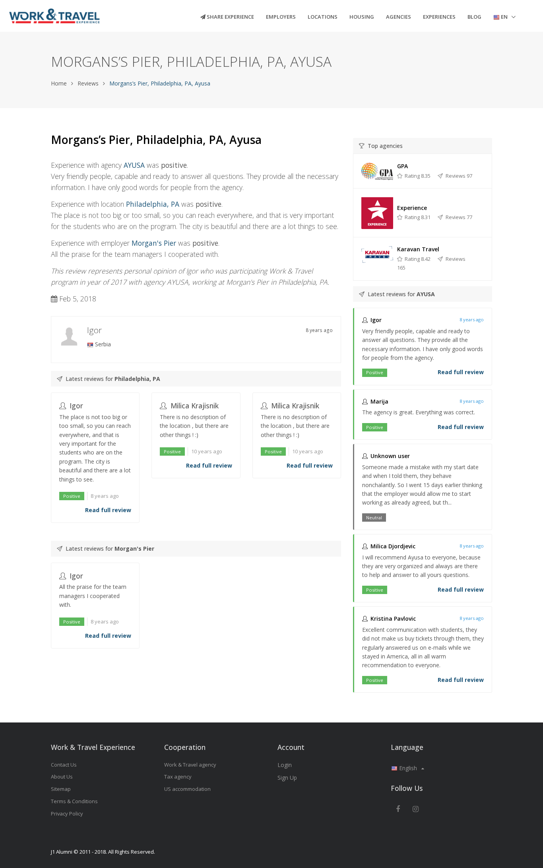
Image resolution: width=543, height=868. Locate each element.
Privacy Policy (67, 813)
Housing (361, 16)
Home (59, 83)
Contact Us (64, 764)
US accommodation (187, 788)
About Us (62, 776)
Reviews (88, 83)
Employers (281, 16)
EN (504, 16)
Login (284, 765)
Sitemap (61, 788)
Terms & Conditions (74, 801)
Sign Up (287, 777)
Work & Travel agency (190, 764)
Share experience (230, 16)
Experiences (439, 16)
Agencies (398, 16)
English (408, 768)
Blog (474, 16)
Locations (322, 16)
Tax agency (178, 776)
